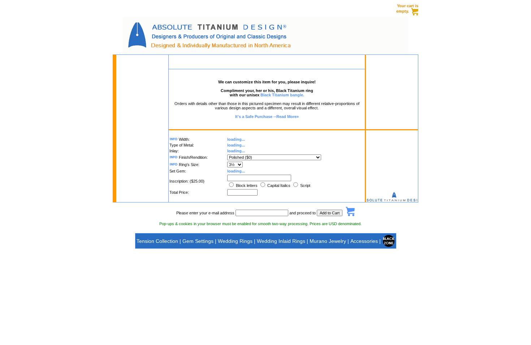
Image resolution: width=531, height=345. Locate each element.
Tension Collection (157, 241)
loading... (236, 139)
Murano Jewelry (328, 241)
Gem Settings (197, 241)
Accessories (364, 241)
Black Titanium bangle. (282, 95)
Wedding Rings (235, 241)
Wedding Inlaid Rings (282, 241)
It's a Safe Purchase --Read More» (267, 116)
